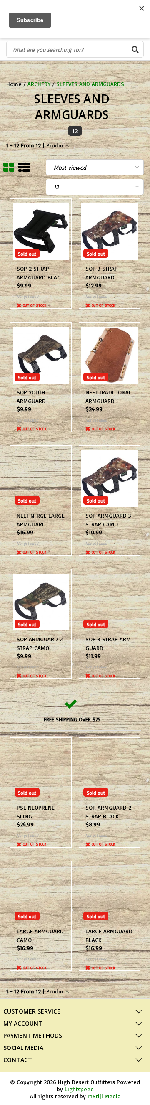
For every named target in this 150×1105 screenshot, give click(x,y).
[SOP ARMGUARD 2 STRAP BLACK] (109, 770)
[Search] (135, 49)
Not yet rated (27, 296)
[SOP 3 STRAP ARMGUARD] (109, 231)
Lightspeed (79, 1088)
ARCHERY (39, 83)
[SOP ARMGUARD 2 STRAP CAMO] (40, 602)
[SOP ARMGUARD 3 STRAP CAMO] (109, 478)
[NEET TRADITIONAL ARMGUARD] (109, 355)
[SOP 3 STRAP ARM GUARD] (109, 602)
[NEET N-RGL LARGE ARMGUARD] (40, 478)
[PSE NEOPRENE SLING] (40, 770)
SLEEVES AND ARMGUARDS (90, 83)
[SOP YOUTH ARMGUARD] (40, 355)
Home (14, 83)
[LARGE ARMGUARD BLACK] (109, 894)
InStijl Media (104, 1096)
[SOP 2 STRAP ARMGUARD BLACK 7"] (40, 231)
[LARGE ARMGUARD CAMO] (40, 894)
